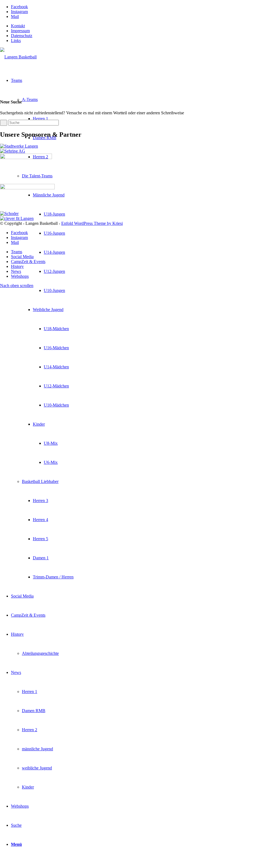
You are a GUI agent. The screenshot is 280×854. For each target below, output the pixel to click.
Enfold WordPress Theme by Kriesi (92, 223)
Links (16, 40)
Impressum (20, 30)
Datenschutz (21, 35)
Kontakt (18, 25)
